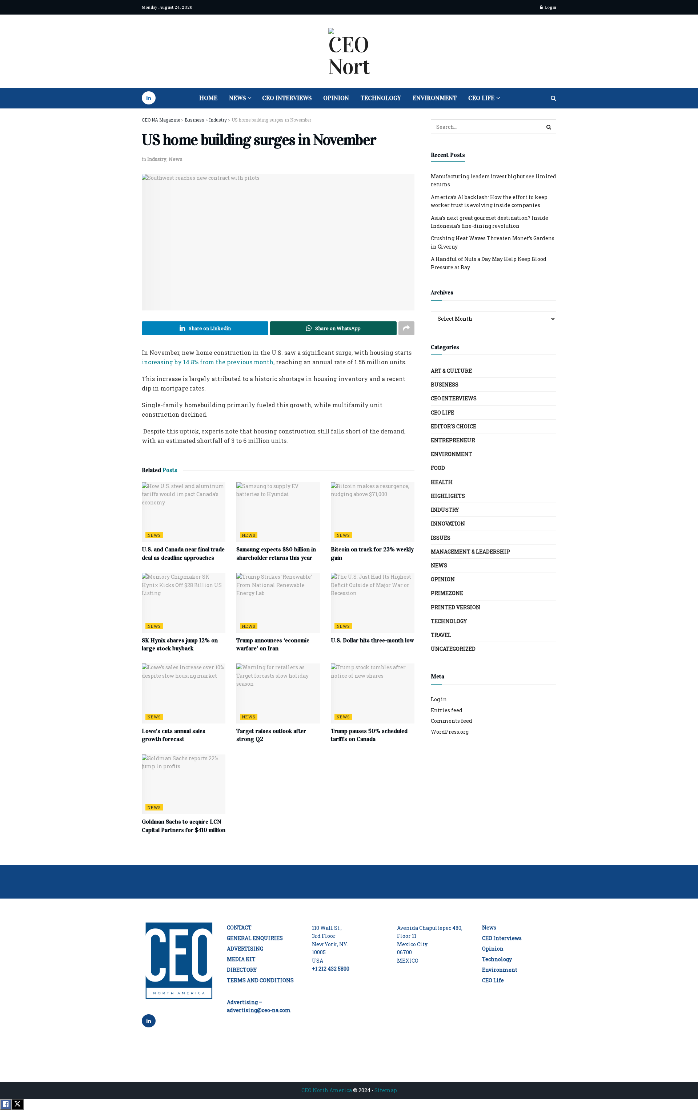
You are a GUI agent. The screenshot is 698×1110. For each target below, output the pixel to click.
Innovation (448, 523)
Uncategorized (453, 648)
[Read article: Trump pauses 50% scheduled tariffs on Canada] (372, 693)
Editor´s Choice (453, 426)
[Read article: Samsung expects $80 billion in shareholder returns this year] (278, 512)
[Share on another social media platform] (406, 328)
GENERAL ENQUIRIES (255, 938)
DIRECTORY (242, 969)
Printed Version (455, 607)
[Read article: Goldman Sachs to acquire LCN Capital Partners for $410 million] (183, 784)
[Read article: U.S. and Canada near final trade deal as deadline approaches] (183, 512)
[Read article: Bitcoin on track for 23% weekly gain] (372, 512)
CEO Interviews (287, 98)
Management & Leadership (470, 551)
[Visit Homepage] (349, 51)
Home (208, 98)
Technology (381, 98)
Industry (157, 159)
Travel (441, 634)
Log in (439, 699)
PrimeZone (447, 593)
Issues (440, 537)
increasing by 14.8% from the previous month (207, 362)
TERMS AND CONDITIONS (260, 980)
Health (442, 482)
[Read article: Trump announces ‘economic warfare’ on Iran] (278, 603)
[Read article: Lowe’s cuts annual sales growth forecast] (183, 693)
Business (444, 384)
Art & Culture (451, 370)
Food (438, 467)
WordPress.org (450, 731)
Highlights (448, 495)
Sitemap (385, 1090)
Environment (435, 98)
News (237, 98)
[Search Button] (553, 98)
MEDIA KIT (241, 959)
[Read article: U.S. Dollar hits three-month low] (372, 603)
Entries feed (446, 710)
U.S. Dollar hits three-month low (372, 640)
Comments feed (451, 720)
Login (549, 7)
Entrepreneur (453, 440)
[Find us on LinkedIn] (149, 98)
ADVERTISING (245, 948)
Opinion (336, 98)
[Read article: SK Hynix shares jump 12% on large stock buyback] (183, 603)
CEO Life (481, 98)
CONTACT (239, 927)
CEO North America (326, 1090)
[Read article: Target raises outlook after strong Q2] (278, 693)
